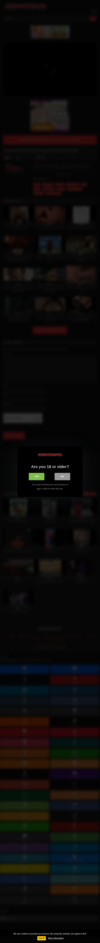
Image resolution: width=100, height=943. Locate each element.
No (62, 476)
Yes (37, 476)
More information (56, 938)
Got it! (42, 938)
